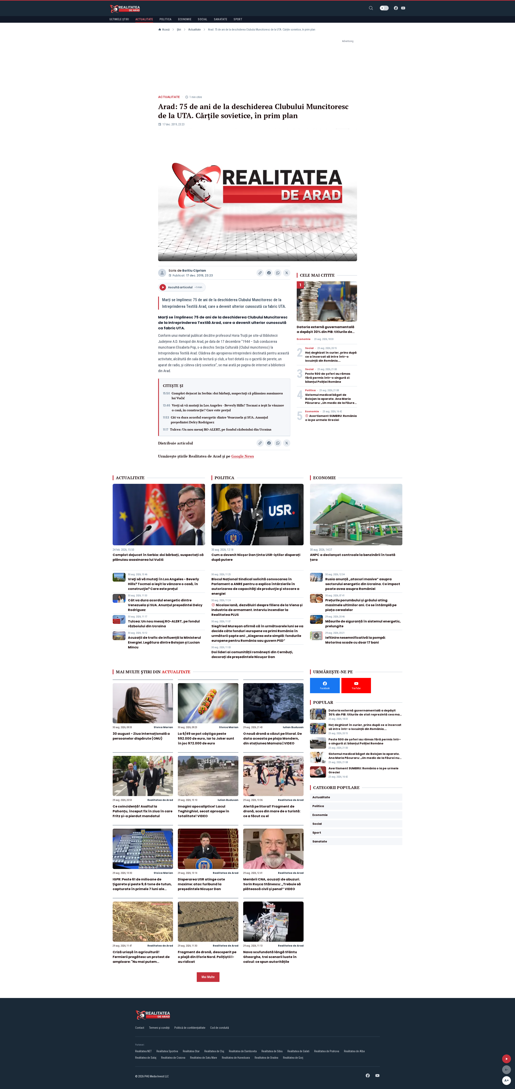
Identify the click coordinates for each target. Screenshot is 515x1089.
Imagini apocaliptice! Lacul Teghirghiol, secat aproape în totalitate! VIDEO (203, 811)
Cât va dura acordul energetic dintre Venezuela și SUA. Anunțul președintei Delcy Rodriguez (219, 419)
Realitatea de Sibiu (272, 1051)
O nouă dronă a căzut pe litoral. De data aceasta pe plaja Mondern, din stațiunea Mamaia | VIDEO (272, 738)
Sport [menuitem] (238, 19)
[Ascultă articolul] (506, 1058)
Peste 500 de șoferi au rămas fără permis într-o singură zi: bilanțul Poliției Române (327, 378)
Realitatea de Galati (298, 1051)
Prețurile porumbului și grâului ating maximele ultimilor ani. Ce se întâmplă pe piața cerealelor (361, 605)
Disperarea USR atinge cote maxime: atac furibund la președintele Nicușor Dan (201, 884)
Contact (139, 1027)
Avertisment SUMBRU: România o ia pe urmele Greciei (331, 418)
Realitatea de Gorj (293, 1057)
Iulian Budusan (293, 727)
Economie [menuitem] (185, 19)
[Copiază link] (260, 272)
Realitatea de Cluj (214, 1051)
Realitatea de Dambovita (243, 1051)
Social (309, 348)
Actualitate (194, 29)
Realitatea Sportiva (167, 1051)
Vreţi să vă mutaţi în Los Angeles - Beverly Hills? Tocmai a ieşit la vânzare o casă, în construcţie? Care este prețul (228, 407)
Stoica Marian (163, 727)
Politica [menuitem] (166, 19)
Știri (179, 29)
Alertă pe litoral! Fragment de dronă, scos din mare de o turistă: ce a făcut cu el (271, 811)
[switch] (384, 8)
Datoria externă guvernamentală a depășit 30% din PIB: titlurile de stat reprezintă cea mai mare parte (325, 334)
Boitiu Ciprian (194, 270)
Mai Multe (208, 977)
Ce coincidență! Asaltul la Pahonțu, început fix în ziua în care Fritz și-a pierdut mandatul (142, 811)
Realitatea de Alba (354, 1051)
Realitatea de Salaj (145, 1057)
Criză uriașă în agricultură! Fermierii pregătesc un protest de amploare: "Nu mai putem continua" (141, 959)
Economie (303, 339)
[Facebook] (395, 8)
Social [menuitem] (202, 19)
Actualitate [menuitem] (144, 19)
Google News (242, 456)
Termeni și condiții (159, 1027)
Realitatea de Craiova (173, 1057)
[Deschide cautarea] (371, 8)
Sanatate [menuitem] (220, 19)
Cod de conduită (219, 1027)
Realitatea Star (191, 1051)
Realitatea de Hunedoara (236, 1057)
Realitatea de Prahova (326, 1051)
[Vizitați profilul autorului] (162, 273)
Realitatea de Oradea (266, 1057)
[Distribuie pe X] (286, 272)
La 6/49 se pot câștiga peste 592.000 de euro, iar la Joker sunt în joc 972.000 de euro (206, 738)
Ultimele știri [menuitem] (119, 19)
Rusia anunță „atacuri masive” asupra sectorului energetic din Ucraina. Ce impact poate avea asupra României (362, 584)
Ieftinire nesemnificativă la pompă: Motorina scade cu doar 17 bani (355, 640)
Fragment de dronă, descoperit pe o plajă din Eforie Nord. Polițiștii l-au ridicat (207, 957)
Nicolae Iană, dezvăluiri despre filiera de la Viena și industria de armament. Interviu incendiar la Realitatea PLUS (257, 610)
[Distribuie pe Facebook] (269, 272)
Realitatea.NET (143, 1051)
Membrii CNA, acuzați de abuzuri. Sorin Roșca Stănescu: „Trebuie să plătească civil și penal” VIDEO (272, 884)
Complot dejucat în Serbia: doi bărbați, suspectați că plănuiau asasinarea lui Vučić (227, 395)
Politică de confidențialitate (189, 1027)
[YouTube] (403, 8)
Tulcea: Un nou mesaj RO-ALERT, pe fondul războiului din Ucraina (220, 429)
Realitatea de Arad (160, 800)
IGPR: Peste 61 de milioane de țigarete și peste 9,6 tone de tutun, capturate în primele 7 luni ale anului (142, 886)
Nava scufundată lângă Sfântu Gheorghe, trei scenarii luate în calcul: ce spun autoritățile (270, 957)
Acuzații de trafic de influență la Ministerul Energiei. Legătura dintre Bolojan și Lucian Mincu (164, 642)
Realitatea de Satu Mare (203, 1057)
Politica (310, 390)
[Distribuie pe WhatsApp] (277, 272)
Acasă (166, 29)
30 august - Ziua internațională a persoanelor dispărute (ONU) (141, 736)
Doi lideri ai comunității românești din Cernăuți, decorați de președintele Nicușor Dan (252, 654)
